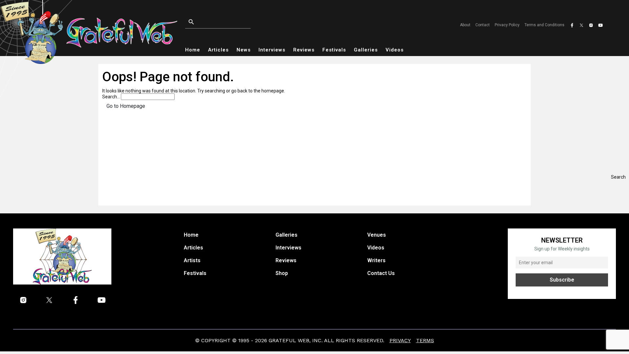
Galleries (366, 50)
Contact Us (381, 273)
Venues (376, 235)
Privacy (400, 340)
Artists (192, 260)
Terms (425, 340)
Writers (376, 260)
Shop (282, 273)
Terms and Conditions (544, 25)
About (465, 25)
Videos (395, 50)
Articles (218, 50)
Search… (111, 96)
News (244, 50)
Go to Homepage (125, 106)
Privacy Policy (507, 25)
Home (192, 50)
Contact (482, 25)
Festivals (334, 50)
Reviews (303, 50)
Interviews (271, 50)
